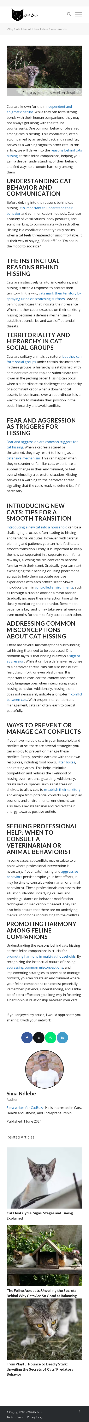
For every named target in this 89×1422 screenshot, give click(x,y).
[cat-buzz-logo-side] (37, 14)
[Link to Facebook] (79, 1411)
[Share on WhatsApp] (50, 1037)
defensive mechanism (23, 458)
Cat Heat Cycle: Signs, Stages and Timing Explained (40, 1215)
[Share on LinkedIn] (62, 1037)
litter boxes (66, 762)
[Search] (67, 14)
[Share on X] (38, 1037)
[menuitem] (67, 14)
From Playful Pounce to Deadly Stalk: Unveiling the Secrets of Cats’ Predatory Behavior (40, 1369)
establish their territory (62, 789)
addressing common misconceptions (35, 967)
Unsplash (73, 92)
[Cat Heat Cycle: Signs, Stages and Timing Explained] (44, 1178)
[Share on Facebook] (27, 1037)
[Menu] (76, 14)
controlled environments (54, 587)
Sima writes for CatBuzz (25, 1107)
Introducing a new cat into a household (37, 527)
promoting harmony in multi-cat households (41, 956)
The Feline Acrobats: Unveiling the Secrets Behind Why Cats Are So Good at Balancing (42, 1293)
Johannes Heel (48, 92)
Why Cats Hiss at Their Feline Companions (37, 29)
